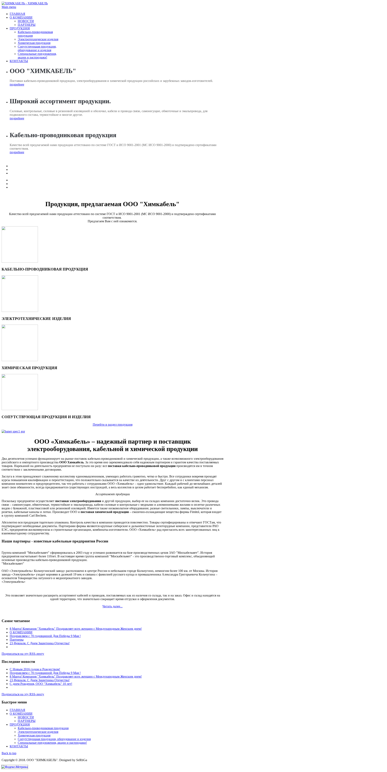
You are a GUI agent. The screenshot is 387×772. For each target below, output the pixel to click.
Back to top (9, 753)
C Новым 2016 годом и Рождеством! (35, 669)
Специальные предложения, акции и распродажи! (37, 55)
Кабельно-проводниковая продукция (43, 728)
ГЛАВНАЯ (17, 14)
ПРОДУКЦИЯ (20, 28)
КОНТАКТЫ (19, 61)
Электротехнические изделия (38, 39)
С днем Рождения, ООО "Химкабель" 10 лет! (41, 683)
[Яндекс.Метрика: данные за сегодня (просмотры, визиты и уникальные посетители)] (15, 767)
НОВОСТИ (26, 21)
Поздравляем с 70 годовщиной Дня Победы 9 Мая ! (45, 636)
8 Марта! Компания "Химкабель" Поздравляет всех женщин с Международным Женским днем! (76, 628)
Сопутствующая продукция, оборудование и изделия (37, 48)
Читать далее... (112, 606)
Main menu (9, 7)
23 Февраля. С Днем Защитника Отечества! (40, 643)
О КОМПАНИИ (21, 17)
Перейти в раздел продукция (112, 424)
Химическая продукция (34, 43)
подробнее (17, 84)
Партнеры (17, 639)
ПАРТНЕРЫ (26, 24)
